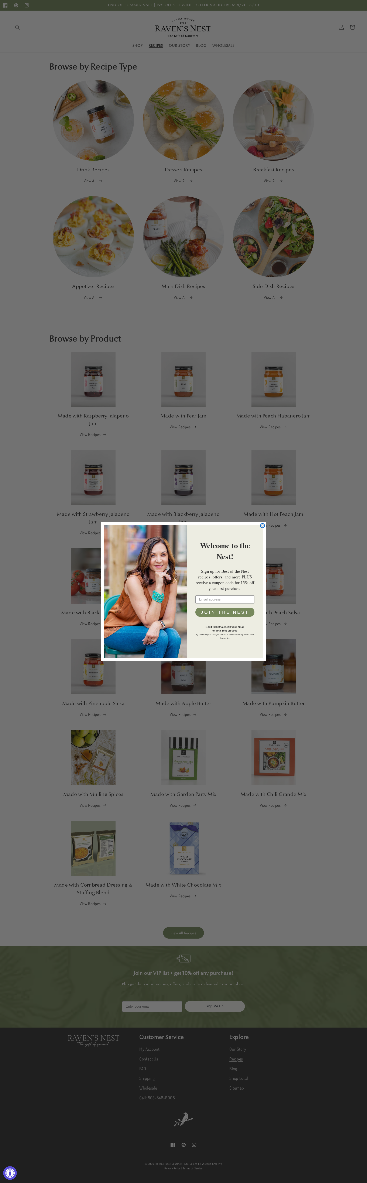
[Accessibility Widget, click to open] (10, 1173)
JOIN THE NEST (225, 612)
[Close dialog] (262, 525)
